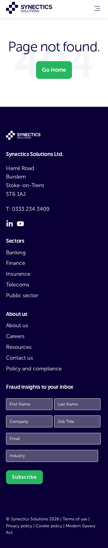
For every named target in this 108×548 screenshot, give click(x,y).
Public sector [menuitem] (22, 295)
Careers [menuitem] (15, 336)
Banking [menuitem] (16, 253)
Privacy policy (19, 526)
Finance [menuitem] (15, 263)
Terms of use (75, 519)
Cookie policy (49, 526)
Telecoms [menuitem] (17, 285)
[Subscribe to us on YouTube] (20, 223)
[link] (97, 10)
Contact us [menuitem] (19, 358)
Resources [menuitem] (19, 347)
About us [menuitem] (17, 325)
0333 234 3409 (31, 209)
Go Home (54, 70)
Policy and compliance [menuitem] (34, 369)
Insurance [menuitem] (18, 274)
